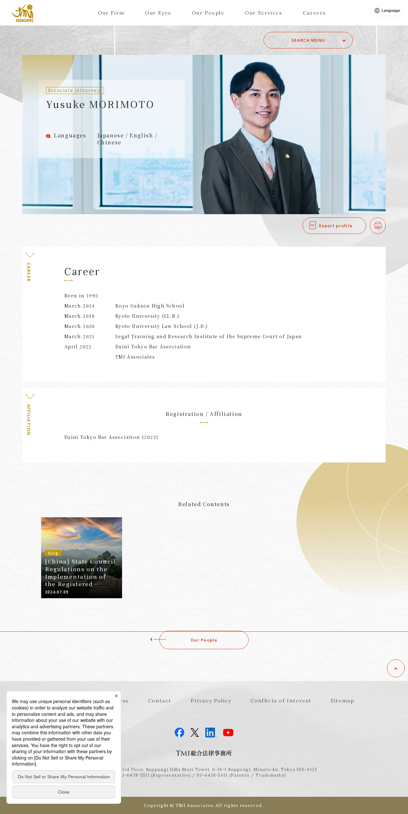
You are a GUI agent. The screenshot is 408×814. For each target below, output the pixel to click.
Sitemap (342, 700)
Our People (208, 13)
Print (385, 226)
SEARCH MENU (308, 40)
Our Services (263, 13)
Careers (314, 13)
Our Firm (111, 13)
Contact (159, 700)
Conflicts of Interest (281, 700)
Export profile (336, 226)
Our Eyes (158, 13)
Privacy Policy (211, 700)
